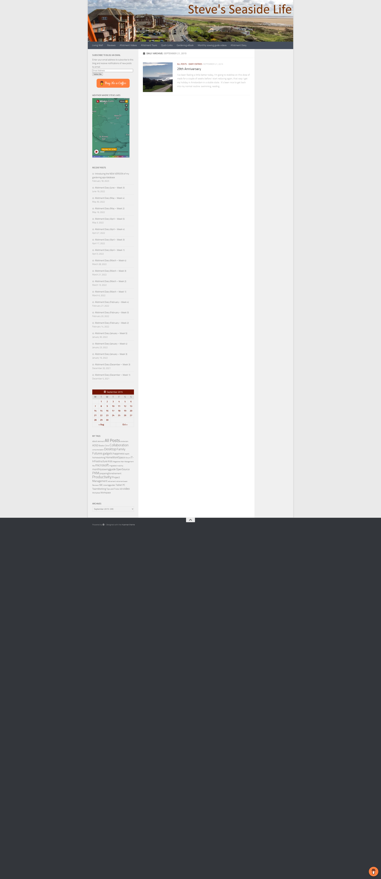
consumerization (98, 450)
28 (95, 420)
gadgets (108, 453)
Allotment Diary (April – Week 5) (110, 219)
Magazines (116, 462)
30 (107, 420)
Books (101, 445)
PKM (95, 473)
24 (113, 415)
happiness (118, 453)
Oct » (125, 424)
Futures (97, 453)
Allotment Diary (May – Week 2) (109, 208)
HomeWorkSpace (115, 457)
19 (125, 410)
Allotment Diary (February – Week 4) (112, 302)
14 (95, 410)
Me (93, 466)
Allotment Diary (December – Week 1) (112, 375)
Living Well (97, 45)
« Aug (101, 424)
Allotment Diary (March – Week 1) (110, 291)
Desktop (110, 449)
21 (95, 415)
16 (107, 410)
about (94, 441)
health (127, 454)
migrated (113, 466)
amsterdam (124, 441)
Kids (110, 461)
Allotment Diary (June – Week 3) (110, 187)
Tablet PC (120, 485)
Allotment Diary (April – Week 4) (110, 229)
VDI (121, 489)
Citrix (107, 445)
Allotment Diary (238, 45)
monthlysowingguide (104, 469)
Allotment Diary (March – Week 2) (110, 281)
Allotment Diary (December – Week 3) (112, 364)
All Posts (182, 64)
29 (101, 420)
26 (125, 415)
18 (119, 410)
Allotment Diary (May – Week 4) (109, 198)
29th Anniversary (189, 69)
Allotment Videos (128, 45)
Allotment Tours (149, 45)
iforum (127, 458)
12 (125, 406)
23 (107, 415)
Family (121, 449)
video (126, 488)
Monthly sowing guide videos (212, 45)
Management (129, 462)
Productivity (101, 477)
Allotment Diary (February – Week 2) (112, 323)
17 (113, 410)
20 (131, 410)
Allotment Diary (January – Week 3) (111, 354)
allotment (101, 441)
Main (122, 462)
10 (113, 406)
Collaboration (119, 445)
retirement (112, 481)
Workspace (105, 492)
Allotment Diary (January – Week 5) (111, 333)
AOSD (95, 445)
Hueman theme (128, 525)
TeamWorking (99, 488)
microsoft (102, 465)
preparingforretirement (110, 473)
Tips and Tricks (112, 489)
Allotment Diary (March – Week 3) (110, 271)
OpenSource (123, 469)
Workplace (96, 493)
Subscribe (97, 74)
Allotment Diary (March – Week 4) (110, 260)
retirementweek (121, 481)
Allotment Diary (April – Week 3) (110, 239)
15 (101, 410)
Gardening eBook (185, 45)
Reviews (111, 45)
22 (101, 415)
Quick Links (166, 45)
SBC (101, 485)
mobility (120, 466)
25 (119, 415)
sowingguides (109, 485)
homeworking (98, 457)
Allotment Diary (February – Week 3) (112, 312)
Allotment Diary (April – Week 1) (110, 250)
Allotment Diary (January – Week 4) (111, 343)
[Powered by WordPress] (103, 525)
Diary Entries (195, 64)
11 (119, 406)
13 (131, 406)
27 (131, 415)
